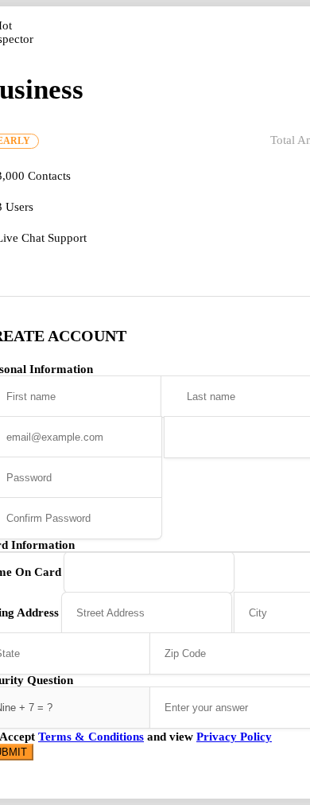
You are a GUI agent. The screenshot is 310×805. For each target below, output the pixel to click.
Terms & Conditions (91, 736)
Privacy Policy (234, 736)
